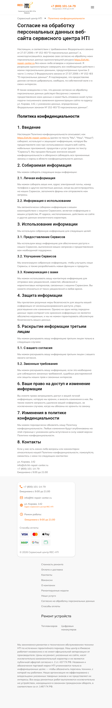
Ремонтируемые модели (55, 590)
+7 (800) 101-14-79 (63, 6)
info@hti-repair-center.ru (38, 497)
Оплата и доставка (52, 569)
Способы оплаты (50, 606)
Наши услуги (48, 595)
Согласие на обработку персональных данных (68, 601)
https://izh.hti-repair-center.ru (33, 137)
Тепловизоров (49, 626)
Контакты (46, 574)
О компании (48, 585)
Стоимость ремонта (52, 564)
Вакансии (47, 580)
